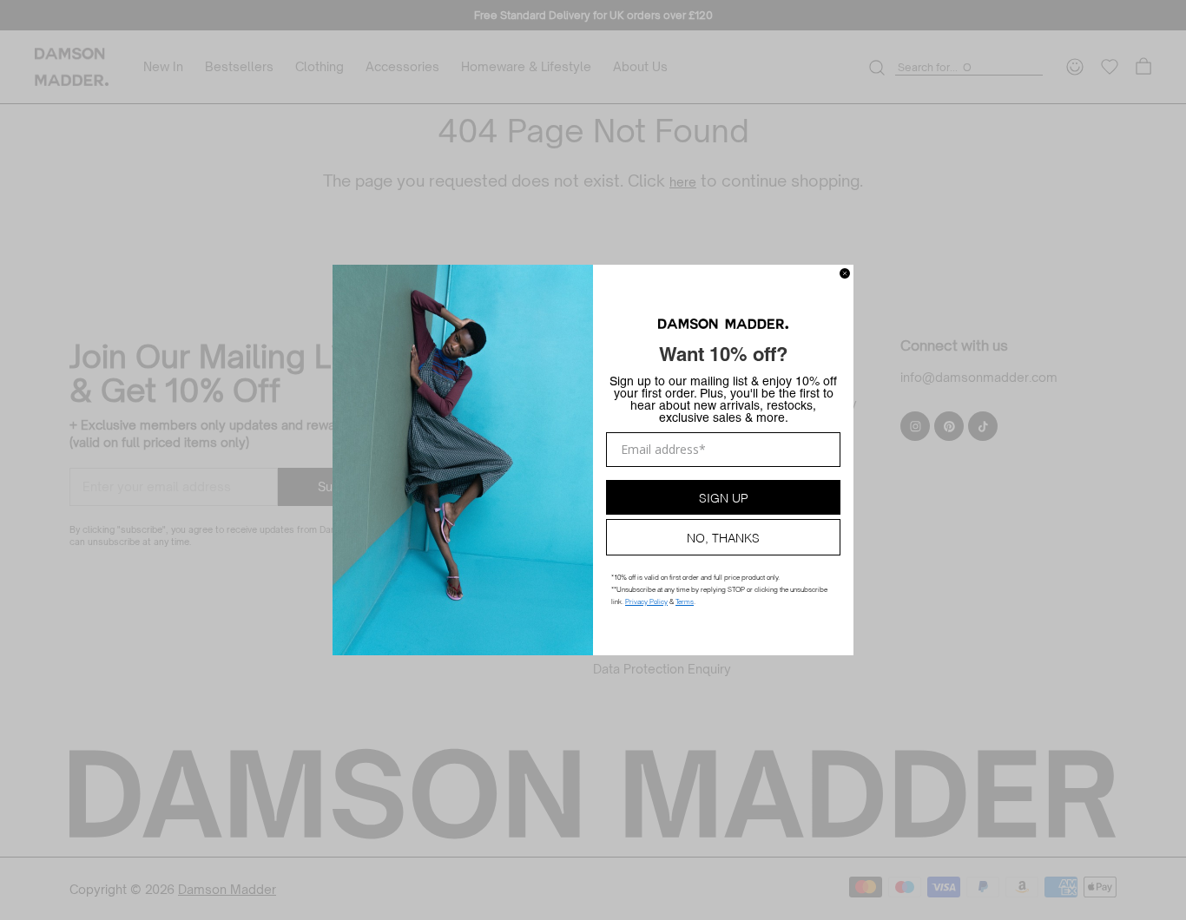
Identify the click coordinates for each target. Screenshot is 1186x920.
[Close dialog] (844, 273)
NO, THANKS (723, 537)
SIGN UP (723, 497)
